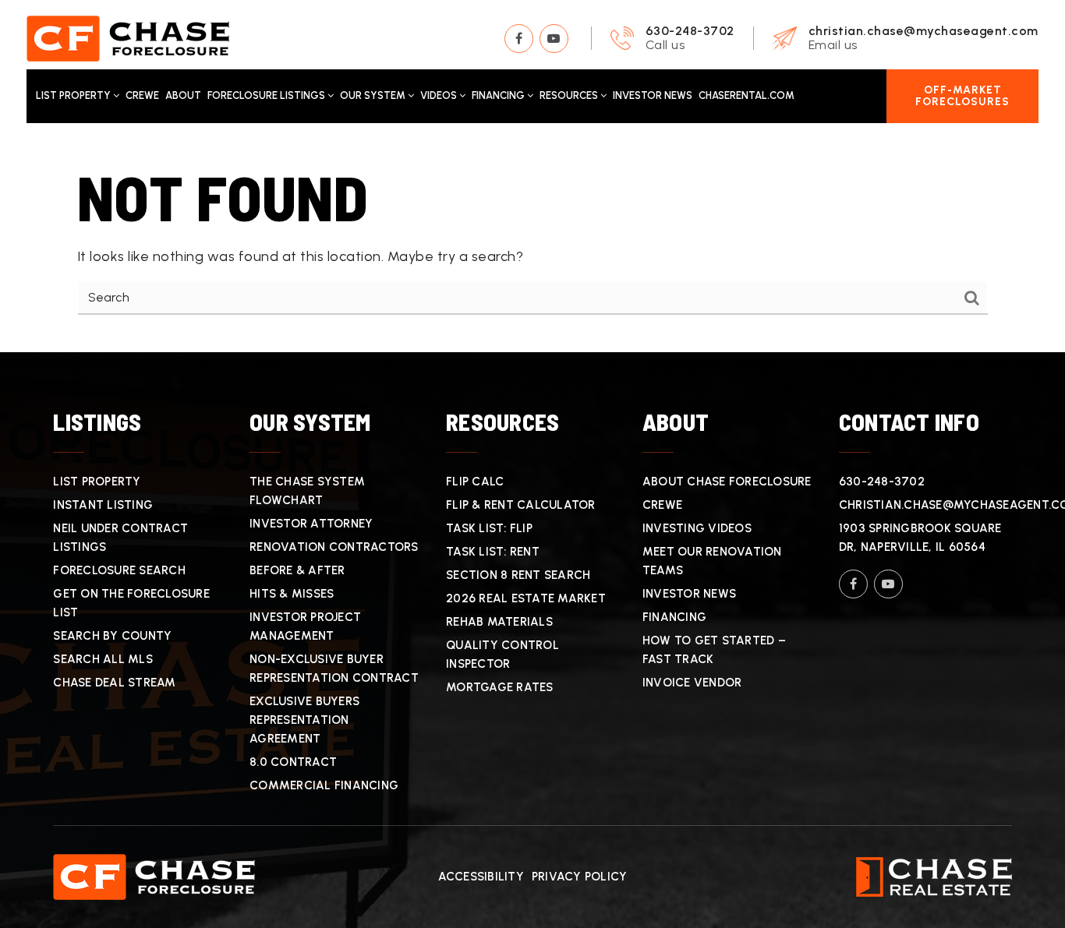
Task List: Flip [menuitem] (489, 528)
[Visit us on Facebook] (518, 38)
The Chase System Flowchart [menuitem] (307, 491)
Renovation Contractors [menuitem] (334, 547)
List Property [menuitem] (74, 95)
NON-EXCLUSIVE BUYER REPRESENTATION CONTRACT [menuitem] (334, 668)
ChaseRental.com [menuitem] (746, 95)
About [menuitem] (183, 95)
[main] (532, 238)
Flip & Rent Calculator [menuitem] (521, 505)
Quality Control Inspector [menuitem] (502, 654)
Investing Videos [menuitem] (697, 528)
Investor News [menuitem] (652, 95)
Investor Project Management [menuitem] (305, 626)
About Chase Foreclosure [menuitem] (727, 482)
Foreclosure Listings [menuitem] (267, 95)
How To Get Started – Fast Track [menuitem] (714, 649)
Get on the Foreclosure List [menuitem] (131, 603)
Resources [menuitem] (570, 95)
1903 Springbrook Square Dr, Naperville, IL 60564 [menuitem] (920, 537)
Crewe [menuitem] (142, 95)
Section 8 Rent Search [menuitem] (518, 575)
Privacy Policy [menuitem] (580, 877)
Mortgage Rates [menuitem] (500, 687)
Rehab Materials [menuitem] (499, 622)
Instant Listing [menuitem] (103, 505)
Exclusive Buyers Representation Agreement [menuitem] (304, 720)
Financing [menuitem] (499, 95)
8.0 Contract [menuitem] (293, 762)
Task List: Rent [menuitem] (493, 552)
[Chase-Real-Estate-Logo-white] (934, 875)
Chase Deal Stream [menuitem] (114, 683)
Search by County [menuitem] (112, 636)
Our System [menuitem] (374, 95)
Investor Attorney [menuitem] (311, 524)
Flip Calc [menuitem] (475, 482)
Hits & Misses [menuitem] (291, 594)
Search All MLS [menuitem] (103, 659)
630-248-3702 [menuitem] (882, 482)
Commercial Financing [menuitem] (323, 785)
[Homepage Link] (128, 37)
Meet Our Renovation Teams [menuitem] (712, 561)
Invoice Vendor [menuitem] (692, 683)
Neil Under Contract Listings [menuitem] (120, 537)
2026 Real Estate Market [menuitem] (526, 598)
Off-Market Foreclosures (962, 95)
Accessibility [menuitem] (481, 877)
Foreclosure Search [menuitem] (119, 570)
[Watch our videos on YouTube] (554, 38)
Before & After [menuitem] (297, 570)
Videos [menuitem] (439, 95)
